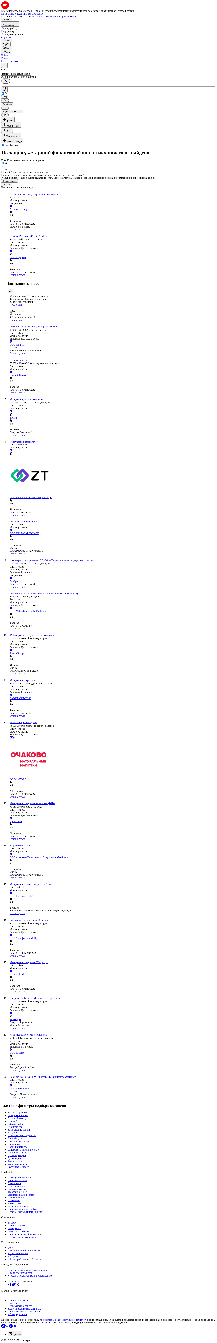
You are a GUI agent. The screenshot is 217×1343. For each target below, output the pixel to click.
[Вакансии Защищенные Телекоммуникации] (112, 475)
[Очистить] (5, 81)
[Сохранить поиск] (4, 89)
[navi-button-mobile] (4, 65)
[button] (4, 55)
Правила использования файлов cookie (56, 16)
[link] (6, 48)
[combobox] (16, 74)
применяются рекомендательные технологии (64, 1319)
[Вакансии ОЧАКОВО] (112, 758)
